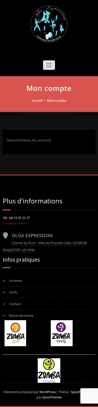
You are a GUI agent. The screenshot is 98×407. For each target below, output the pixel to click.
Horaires (15, 280)
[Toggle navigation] (49, 65)
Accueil (37, 100)
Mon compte (56, 100)
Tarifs (13, 292)
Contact (15, 304)
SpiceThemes (51, 397)
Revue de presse (21, 315)
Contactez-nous (14, 223)
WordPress (47, 392)
